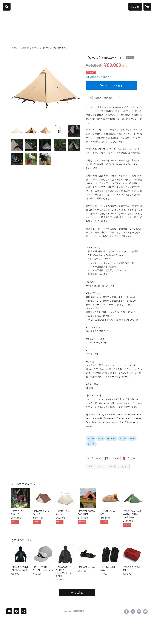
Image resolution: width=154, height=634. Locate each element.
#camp (123, 438)
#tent (100, 438)
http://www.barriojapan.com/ (145, 611)
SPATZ (35, 48)
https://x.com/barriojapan (133, 611)
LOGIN (135, 6)
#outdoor (111, 438)
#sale (132, 438)
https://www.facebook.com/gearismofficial (126, 611)
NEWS (21, 35)
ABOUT (50, 35)
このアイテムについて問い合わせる (109, 466)
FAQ (60, 35)
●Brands (25, 48)
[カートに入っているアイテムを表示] (147, 7)
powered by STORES (74, 611)
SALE (85, 35)
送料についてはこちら (101, 77)
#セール (91, 444)
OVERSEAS (72, 35)
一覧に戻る (77, 592)
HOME (10, 35)
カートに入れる (114, 85)
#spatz (91, 438)
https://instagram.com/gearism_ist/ (139, 611)
